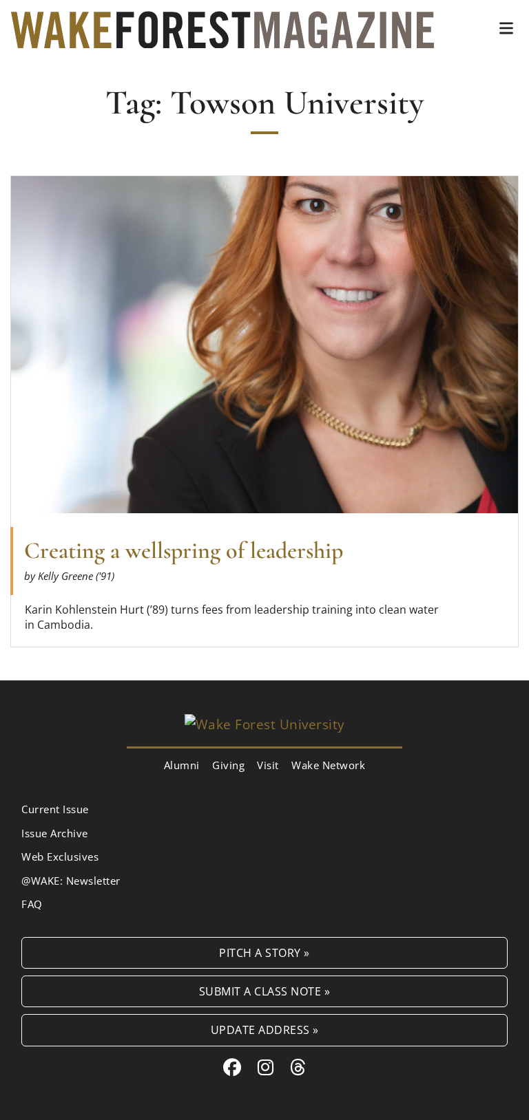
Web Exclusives (59, 856)
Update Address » (265, 1029)
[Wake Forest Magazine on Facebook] (232, 1067)
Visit (268, 765)
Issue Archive (54, 833)
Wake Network (328, 765)
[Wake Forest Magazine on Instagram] (266, 1067)
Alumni (182, 765)
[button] (506, 28)
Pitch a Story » (264, 952)
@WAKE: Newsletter (71, 880)
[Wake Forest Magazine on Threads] (298, 1067)
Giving (228, 765)
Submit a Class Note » (265, 991)
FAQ (32, 904)
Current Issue (55, 809)
